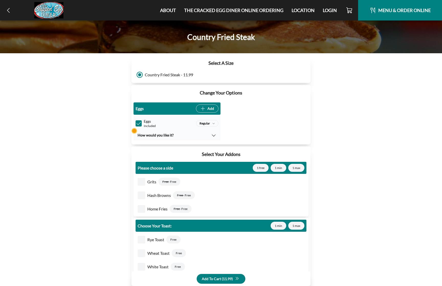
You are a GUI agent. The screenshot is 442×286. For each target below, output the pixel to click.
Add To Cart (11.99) (217, 279)
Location (303, 10)
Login (330, 10)
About (168, 10)
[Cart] (349, 10)
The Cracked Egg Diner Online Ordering (233, 10)
